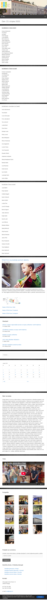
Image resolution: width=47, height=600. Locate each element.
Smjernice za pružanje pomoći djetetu (15, 260)
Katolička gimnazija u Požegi (11, 568)
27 (27, 376)
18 (15, 374)
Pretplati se (6, 560)
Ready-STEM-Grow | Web (8, 307)
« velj (4, 381)
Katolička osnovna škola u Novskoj (13, 574)
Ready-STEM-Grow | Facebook (10, 310)
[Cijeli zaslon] (43, 484)
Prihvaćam (40, 596)
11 (15, 372)
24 (9, 376)
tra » (28, 381)
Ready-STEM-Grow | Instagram (10, 313)
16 (3, 374)
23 (3, 376)
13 (27, 372)
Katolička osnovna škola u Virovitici (13, 572)
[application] (23, 473)
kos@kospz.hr (9, 591)
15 (39, 372)
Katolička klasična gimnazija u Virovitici (14, 570)
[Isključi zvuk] (41, 484)
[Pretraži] (45, 16)
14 (33, 372)
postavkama (5, 598)
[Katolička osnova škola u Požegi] (23, 7)
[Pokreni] (4, 484)
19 (21, 374)
